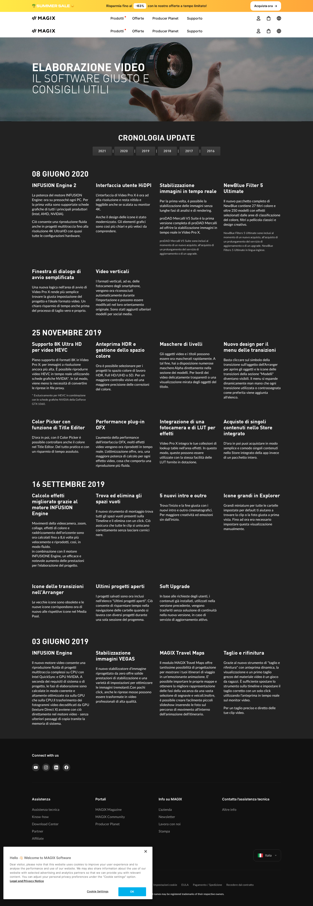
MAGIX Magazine (108, 809)
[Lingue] (279, 18)
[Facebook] (66, 767)
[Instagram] (46, 767)
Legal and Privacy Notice (27, 881)
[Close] (145, 851)
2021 (102, 151)
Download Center (45, 824)
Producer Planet (107, 824)
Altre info (229, 809)
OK (132, 891)
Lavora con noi (170, 824)
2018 (167, 151)
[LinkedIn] (56, 767)
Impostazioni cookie (165, 885)
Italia (268, 855)
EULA (185, 885)
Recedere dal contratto (240, 885)
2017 (189, 151)
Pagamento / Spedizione (207, 885)
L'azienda (165, 809)
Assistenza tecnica (45, 809)
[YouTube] (36, 767)
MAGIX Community (110, 817)
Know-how (40, 817)
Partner (37, 831)
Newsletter (167, 817)
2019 (145, 151)
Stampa (164, 831)
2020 (124, 151)
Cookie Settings (97, 891)
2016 (211, 151)
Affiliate (38, 838)
